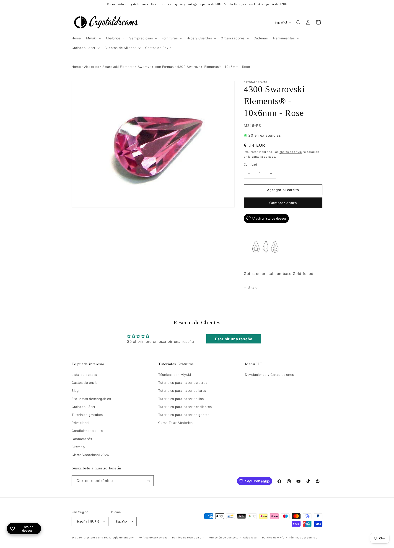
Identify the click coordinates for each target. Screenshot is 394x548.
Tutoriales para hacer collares (182, 390)
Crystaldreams (93, 537)
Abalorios (91, 67)
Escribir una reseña (233, 339)
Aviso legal (250, 537)
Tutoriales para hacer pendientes (185, 407)
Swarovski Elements (118, 67)
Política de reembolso (187, 537)
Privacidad (80, 423)
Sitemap (78, 447)
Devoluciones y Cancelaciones (269, 374)
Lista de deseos (84, 374)
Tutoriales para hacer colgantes (184, 415)
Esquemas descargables (91, 399)
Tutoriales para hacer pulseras (182, 382)
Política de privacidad (153, 537)
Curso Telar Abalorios (175, 423)
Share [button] (253, 287)
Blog (75, 390)
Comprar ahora (283, 203)
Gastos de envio (85, 382)
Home (76, 67)
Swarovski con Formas (156, 67)
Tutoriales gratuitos (87, 415)
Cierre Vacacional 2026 (90, 455)
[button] (93, 38)
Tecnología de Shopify (119, 537)
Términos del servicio (303, 537)
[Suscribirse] (148, 480)
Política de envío (273, 537)
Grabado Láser (84, 407)
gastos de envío (291, 152)
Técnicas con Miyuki (174, 374)
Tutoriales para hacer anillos (181, 399)
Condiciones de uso (87, 431)
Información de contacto (222, 537)
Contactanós (82, 439)
